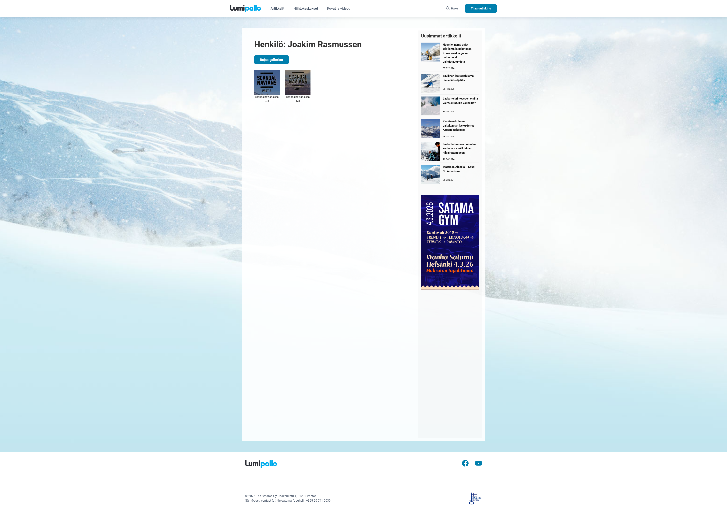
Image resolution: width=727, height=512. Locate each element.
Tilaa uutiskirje (481, 8)
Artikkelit (277, 8)
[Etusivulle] (248, 8)
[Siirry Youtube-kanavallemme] (478, 463)
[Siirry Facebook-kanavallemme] (465, 463)
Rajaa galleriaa (271, 60)
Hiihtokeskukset (305, 8)
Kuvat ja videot (338, 8)
